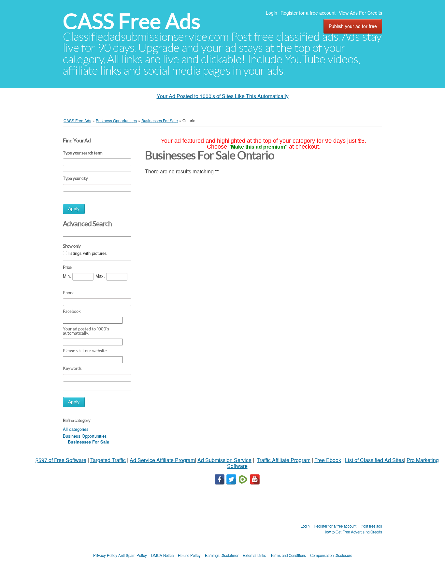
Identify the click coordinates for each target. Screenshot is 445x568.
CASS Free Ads (131, 21)
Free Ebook (327, 460)
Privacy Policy (105, 555)
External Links (254, 555)
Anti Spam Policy (132, 555)
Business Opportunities (85, 436)
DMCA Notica (162, 555)
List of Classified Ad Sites (374, 460)
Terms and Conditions (288, 555)
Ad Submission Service (224, 460)
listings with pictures (87, 253)
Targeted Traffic (108, 460)
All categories (76, 429)
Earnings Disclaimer (221, 555)
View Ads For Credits (360, 12)
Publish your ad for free (353, 26)
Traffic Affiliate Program (283, 460)
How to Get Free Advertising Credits (352, 531)
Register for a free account (308, 12)
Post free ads (371, 526)
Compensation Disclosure (331, 555)
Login (271, 12)
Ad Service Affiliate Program (162, 460)
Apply (73, 208)
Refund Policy (189, 555)
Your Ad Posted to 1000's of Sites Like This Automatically (223, 96)
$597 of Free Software (61, 460)
